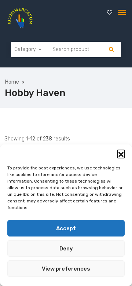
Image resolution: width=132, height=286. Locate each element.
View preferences (66, 268)
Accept (66, 228)
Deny (66, 248)
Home (12, 82)
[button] (121, 153)
